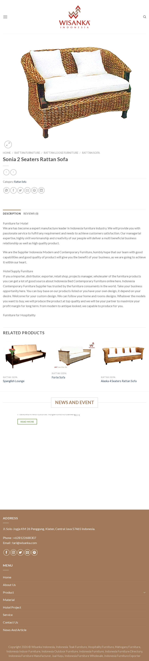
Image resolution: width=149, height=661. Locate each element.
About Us (9, 585)
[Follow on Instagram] (13, 552)
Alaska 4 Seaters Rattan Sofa (119, 381)
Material (9, 600)
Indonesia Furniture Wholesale (84, 656)
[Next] (146, 365)
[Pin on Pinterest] (34, 190)
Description (12, 213)
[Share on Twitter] (20, 190)
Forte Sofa (58, 377)
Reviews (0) (30, 213)
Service (8, 614)
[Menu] (5, 17)
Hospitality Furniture (101, 647)
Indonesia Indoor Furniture (23, 651)
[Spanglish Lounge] (25, 357)
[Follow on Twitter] (20, 552)
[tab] (12, 213)
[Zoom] (8, 144)
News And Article (14, 630)
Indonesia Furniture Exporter (122, 656)
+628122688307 (24, 538)
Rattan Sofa (91, 152)
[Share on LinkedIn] (41, 190)
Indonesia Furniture (91, 651)
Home (7, 152)
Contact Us (10, 622)
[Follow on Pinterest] (34, 552)
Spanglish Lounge (13, 381)
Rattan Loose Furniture (61, 152)
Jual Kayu (57, 656)
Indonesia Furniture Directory (123, 651)
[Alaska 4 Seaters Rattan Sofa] (123, 357)
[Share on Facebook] (13, 190)
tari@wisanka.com (24, 543)
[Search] (144, 17)
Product (8, 592)
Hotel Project (12, 607)
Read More (27, 421)
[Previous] (3, 365)
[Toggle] (144, 592)
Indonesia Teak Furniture (71, 647)
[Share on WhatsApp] (6, 190)
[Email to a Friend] (27, 190)
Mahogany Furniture (127, 647)
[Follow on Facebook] (6, 552)
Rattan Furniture (27, 152)
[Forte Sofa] (74, 355)
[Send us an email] (27, 552)
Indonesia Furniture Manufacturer (30, 656)
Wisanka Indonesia (43, 647)
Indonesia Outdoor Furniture (60, 651)
